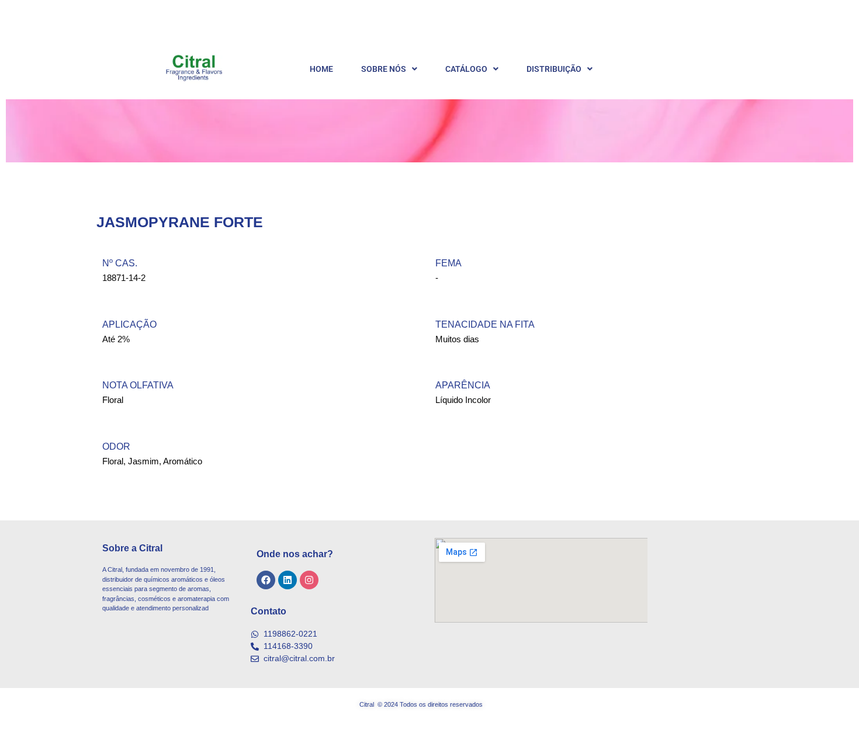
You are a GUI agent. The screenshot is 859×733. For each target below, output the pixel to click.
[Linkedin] (287, 580)
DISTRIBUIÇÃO (554, 69)
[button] (389, 69)
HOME (321, 69)
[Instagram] (309, 580)
